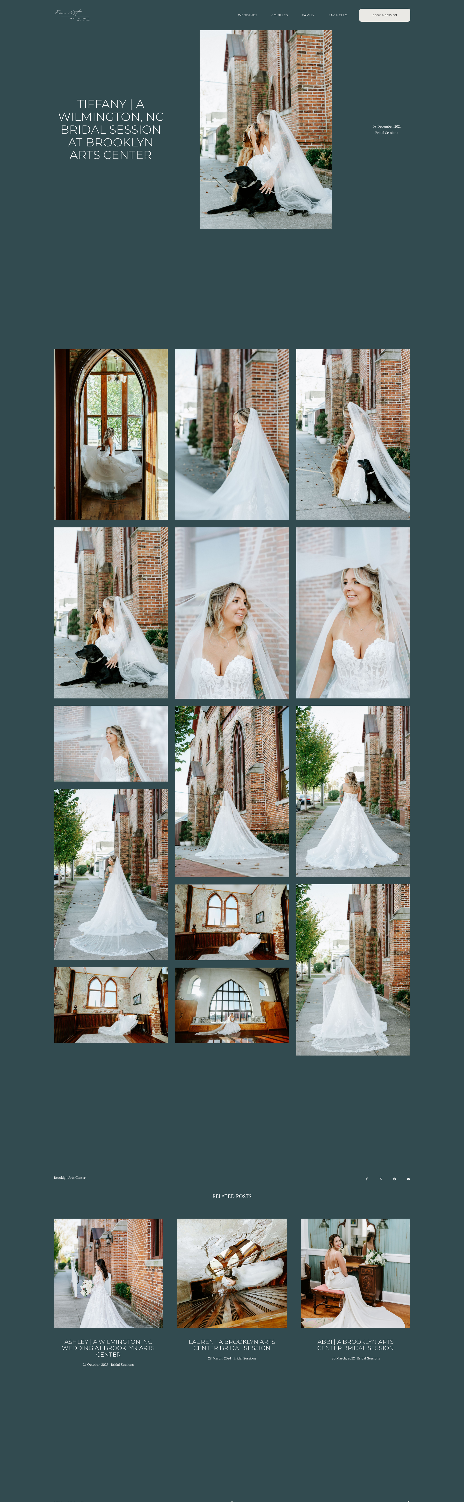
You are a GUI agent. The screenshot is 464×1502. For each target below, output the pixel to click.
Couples (279, 15)
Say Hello (338, 15)
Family (308, 15)
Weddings (248, 15)
